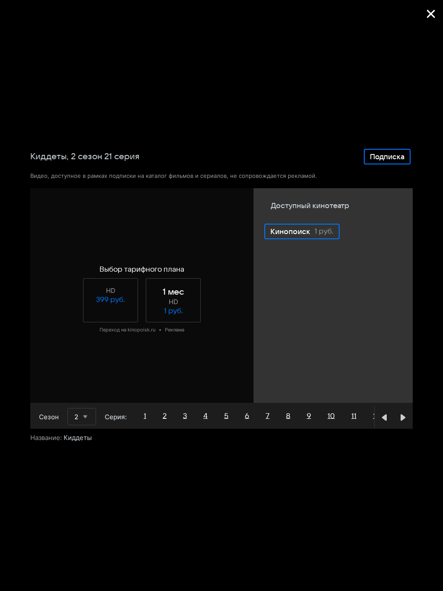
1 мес (173, 292)
